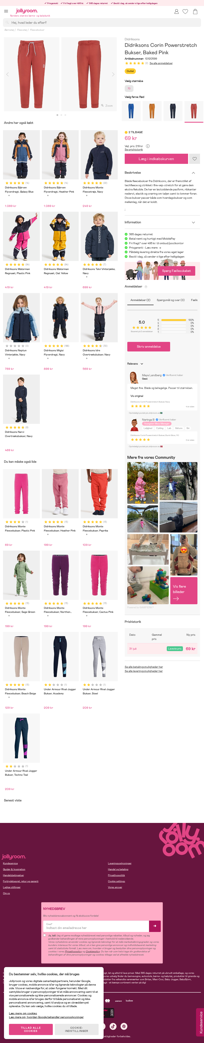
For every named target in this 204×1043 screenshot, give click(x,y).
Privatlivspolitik (116, 875)
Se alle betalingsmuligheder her (144, 667)
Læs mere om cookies (23, 1013)
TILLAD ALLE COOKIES (31, 1029)
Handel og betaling (118, 869)
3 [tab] (65, 115)
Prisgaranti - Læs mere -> (145, 247)
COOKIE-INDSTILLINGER (76, 1029)
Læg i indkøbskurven (156, 158)
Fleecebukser (37, 29)
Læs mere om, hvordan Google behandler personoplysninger (46, 1017)
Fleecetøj (22, 29)
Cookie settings (116, 881)
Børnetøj (9, 29)
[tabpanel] (31, 74)
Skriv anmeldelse (149, 346)
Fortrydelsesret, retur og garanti (20, 881)
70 (129, 88)
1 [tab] (57, 115)
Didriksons (132, 39)
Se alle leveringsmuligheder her (144, 671)
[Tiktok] (113, 1026)
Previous (7, 74)
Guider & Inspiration (14, 869)
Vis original (136, 396)
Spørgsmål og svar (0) (171, 300)
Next (113, 74)
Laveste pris (174, 648)
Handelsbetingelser (13, 875)
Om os (6, 893)
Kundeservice (10, 863)
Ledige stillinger (12, 887)
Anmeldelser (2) (140, 300)
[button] (6, 11)
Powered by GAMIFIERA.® (140, 607)
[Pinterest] (124, 1026)
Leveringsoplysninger (119, 863)
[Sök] (7, 22)
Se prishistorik (134, 149)
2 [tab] (61, 115)
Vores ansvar (115, 887)
